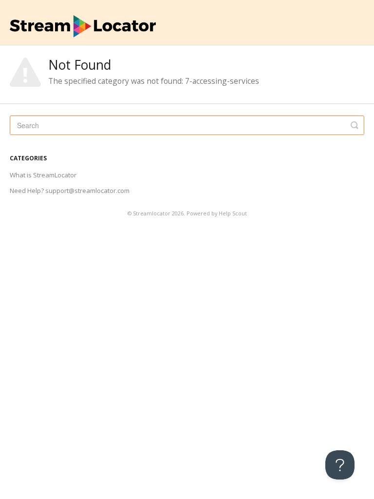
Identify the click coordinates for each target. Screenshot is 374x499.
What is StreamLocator (43, 175)
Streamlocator (151, 213)
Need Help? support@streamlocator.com (70, 190)
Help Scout (233, 213)
